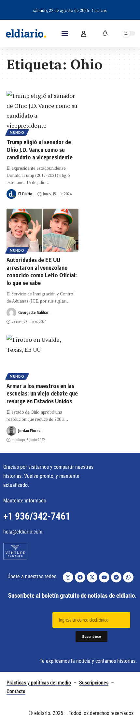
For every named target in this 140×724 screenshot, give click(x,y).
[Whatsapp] (128, 577)
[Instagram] (68, 577)
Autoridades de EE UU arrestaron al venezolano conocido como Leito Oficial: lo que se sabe (42, 271)
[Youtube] (104, 577)
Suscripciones (93, 683)
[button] (65, 33)
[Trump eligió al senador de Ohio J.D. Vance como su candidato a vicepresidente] (42, 112)
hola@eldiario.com (22, 532)
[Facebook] (80, 577)
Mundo (17, 132)
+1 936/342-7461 (36, 516)
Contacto (16, 691)
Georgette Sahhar (33, 312)
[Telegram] (116, 577)
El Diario (25, 193)
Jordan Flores (29, 430)
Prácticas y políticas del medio (39, 683)
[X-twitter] (92, 577)
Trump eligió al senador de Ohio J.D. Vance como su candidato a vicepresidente (40, 149)
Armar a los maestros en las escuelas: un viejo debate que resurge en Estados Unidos (42, 393)
